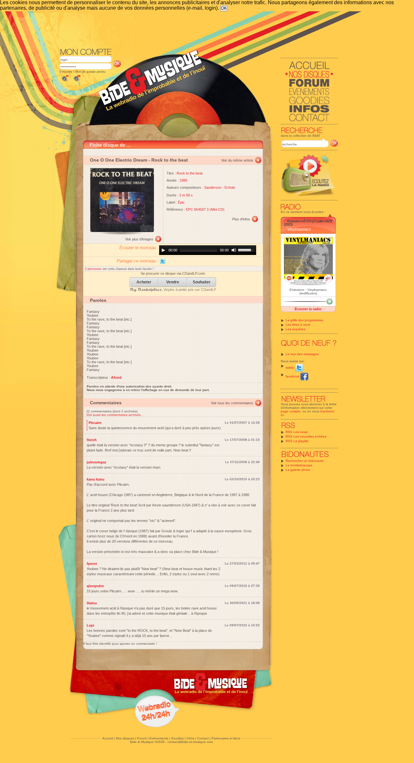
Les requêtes (295, 329)
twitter (290, 367)
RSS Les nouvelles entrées (306, 436)
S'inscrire (65, 71)
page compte (290, 411)
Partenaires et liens (226, 738)
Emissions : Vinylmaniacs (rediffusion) (308, 291)
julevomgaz (96, 462)
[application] (207, 250)
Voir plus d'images (139, 239)
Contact (203, 738)
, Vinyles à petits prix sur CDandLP (173, 289)
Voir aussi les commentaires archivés (113, 415)
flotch (92, 440)
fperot (92, 564)
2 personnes (94, 268)
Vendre (172, 282)
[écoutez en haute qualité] (76, 81)
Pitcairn (95, 423)
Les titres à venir (298, 324)
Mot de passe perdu (90, 71)
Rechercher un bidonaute (305, 460)
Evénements (158, 738)
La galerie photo (298, 470)
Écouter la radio (308, 309)
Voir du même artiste (237, 160)
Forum (142, 738)
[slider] (247, 249)
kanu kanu (95, 479)
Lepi (90, 625)
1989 (183, 180)
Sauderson (212, 187)
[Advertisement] (198, 29)
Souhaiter (202, 282)
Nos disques (125, 738)
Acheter (143, 282)
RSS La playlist (297, 441)
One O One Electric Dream (118, 160)
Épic (181, 202)
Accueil (107, 738)
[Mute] (233, 250)
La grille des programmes (304, 320)
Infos (190, 738)
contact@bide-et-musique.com (190, 742)
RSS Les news (297, 432)
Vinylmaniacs (299, 229)
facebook (293, 376)
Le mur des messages (302, 354)
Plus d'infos (241, 219)
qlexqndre (95, 586)
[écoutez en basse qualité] (64, 81)
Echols (229, 187)
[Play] (163, 250)
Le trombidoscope (299, 465)
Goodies (177, 738)
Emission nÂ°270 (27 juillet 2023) (309, 221)
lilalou (92, 603)
